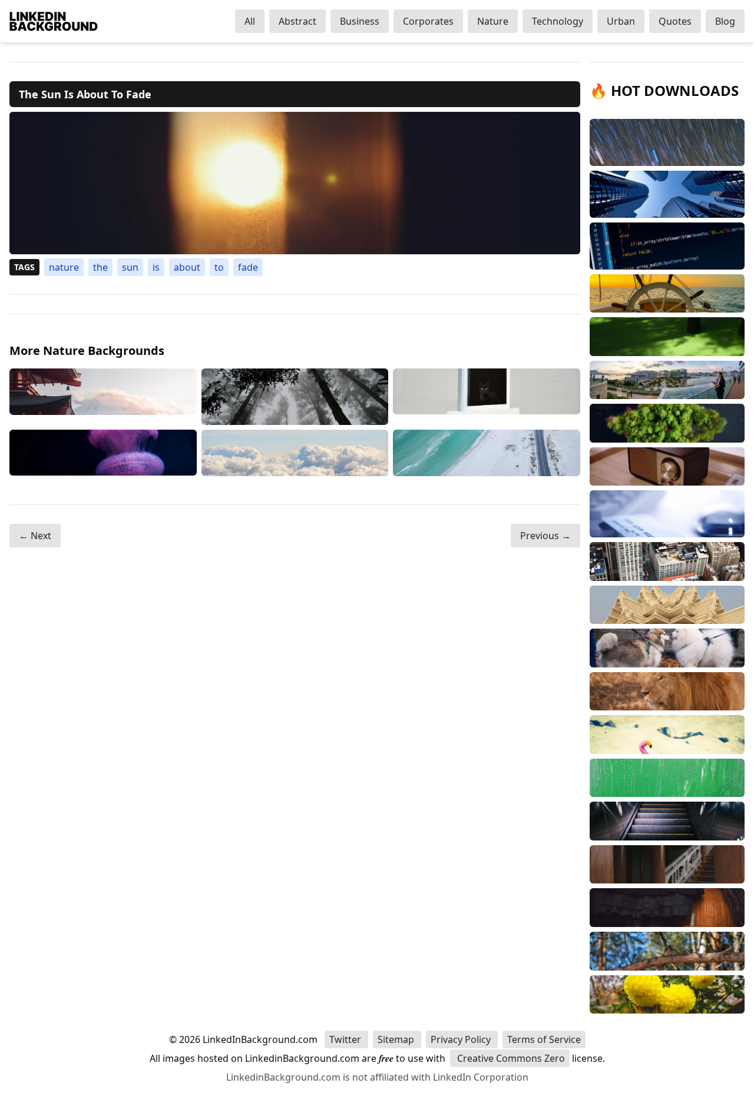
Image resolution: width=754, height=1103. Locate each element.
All (249, 21)
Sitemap (397, 1039)
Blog (725, 21)
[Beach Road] (486, 453)
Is (156, 267)
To (219, 267)
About (187, 267)
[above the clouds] (295, 453)
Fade (248, 267)
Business (359, 21)
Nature (492, 21)
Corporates (428, 21)
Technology (557, 21)
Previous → (545, 535)
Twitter (346, 1039)
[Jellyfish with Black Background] (103, 453)
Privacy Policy (462, 1039)
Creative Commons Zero (510, 1058)
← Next (35, 535)
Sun (130, 267)
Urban (621, 21)
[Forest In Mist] (295, 396)
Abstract (297, 21)
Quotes (675, 21)
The (100, 267)
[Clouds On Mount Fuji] (103, 396)
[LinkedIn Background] (53, 21)
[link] (294, 183)
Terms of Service (544, 1039)
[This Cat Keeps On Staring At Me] (486, 396)
